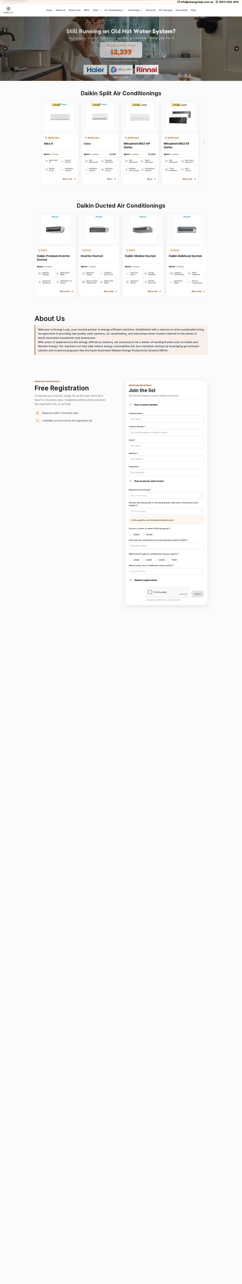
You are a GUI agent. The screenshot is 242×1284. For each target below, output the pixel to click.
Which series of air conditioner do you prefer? (151, 565)
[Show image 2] (117, 77)
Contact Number (137, 426)
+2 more (55, 154)
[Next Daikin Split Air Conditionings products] (204, 142)
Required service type (140, 490)
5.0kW (162, 560)
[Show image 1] (114, 77)
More (109, 179)
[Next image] (237, 49)
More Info (67, 179)
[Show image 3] (121, 77)
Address (133, 453)
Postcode (134, 466)
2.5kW (136, 560)
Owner (136, 534)
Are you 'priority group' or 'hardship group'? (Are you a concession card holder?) (163, 504)
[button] (121, 48)
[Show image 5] (127, 77)
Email (132, 440)
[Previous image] (5, 49)
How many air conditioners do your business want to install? (158, 540)
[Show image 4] (125, 77)
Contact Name (136, 413)
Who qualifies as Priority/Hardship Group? (153, 520)
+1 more (92, 267)
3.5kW (149, 560)
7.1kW (174, 560)
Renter (149, 534)
